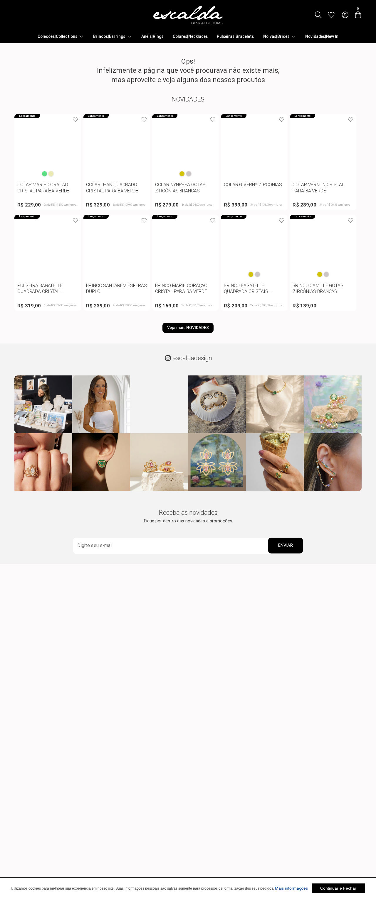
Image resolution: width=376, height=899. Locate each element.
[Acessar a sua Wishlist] (331, 15)
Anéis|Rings (152, 37)
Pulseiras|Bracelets (235, 37)
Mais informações (291, 888)
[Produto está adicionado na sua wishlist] (75, 120)
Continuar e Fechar (338, 888)
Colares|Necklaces (190, 37)
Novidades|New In (321, 37)
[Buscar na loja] (318, 15)
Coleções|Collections (57, 37)
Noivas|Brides (276, 37)
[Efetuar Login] (345, 15)
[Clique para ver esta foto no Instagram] (43, 404)
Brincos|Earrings (109, 37)
